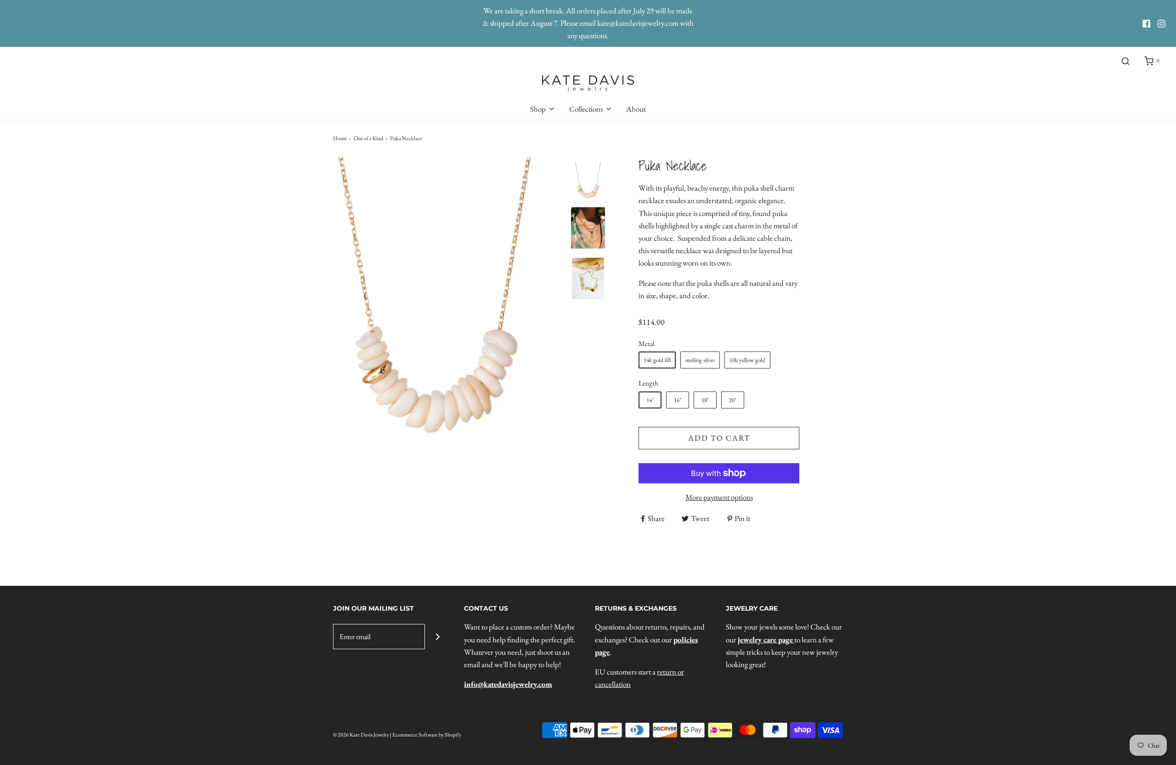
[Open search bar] (1125, 61)
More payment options (719, 497)
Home (340, 138)
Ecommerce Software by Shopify (426, 734)
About (636, 109)
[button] (588, 252)
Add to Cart (719, 438)
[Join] (437, 636)
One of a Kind (368, 138)
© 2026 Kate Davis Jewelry (361, 734)
